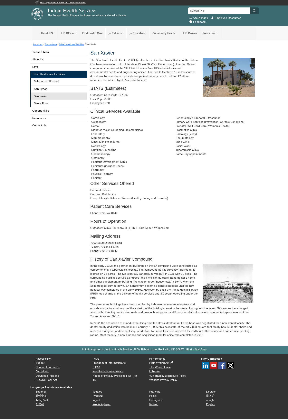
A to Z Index (200, 17)
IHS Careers (190, 33)
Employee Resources (228, 17)
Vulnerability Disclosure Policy (167, 375)
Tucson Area (40, 52)
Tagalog (97, 391)
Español (41, 391)
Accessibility (43, 358)
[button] (254, 11)
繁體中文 (41, 395)
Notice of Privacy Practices (108, 375)
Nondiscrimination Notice (107, 371)
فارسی (210, 400)
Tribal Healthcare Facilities (48, 74)
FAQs (95, 358)
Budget (40, 362)
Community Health (163, 33)
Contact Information (48, 367)
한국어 (40, 404)
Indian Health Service (71, 10)
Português (155, 400)
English (210, 404)
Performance (157, 358)
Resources (39, 118)
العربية (96, 400)
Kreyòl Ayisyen (101, 404)
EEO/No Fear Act (46, 379)
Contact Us (39, 125)
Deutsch (211, 391)
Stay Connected (211, 358)
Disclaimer (42, 371)
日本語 (210, 395)
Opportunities (40, 110)
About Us (38, 59)
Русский (97, 395)
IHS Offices (67, 33)
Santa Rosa (41, 103)
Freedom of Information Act (109, 362)
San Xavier (40, 96)
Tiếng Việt (42, 400)
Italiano (153, 404)
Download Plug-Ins (47, 375)
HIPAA (96, 367)
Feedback (199, 21)
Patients (115, 33)
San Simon (40, 88)
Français (154, 391)
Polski (153, 395)
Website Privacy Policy (163, 379)
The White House (160, 367)
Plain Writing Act (159, 362)
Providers (137, 33)
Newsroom (209, 33)
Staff (35, 66)
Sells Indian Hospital (46, 81)
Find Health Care (92, 33)
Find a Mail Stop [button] (196, 349)
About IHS (47, 33)
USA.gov (154, 371)
